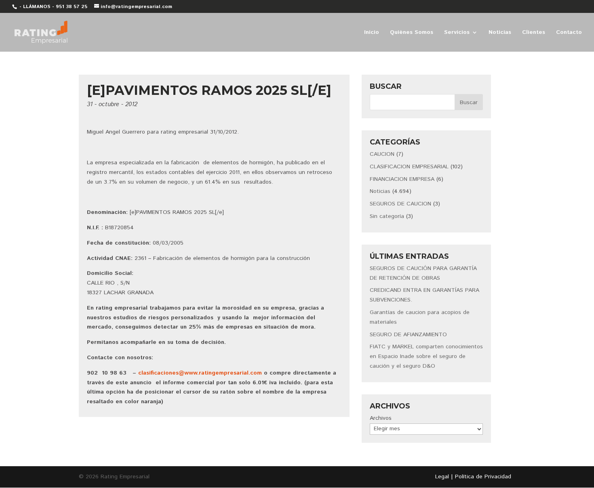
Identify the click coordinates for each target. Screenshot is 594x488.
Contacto (569, 32)
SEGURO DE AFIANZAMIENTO (408, 335)
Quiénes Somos (411, 32)
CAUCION (382, 154)
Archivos (381, 418)
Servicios (457, 32)
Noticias (500, 32)
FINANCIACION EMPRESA (402, 179)
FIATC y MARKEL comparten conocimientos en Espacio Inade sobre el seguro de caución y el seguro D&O (426, 356)
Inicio (371, 32)
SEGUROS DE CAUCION (400, 204)
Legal (442, 477)
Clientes (533, 32)
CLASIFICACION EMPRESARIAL (409, 167)
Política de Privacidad (483, 477)
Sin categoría (387, 216)
